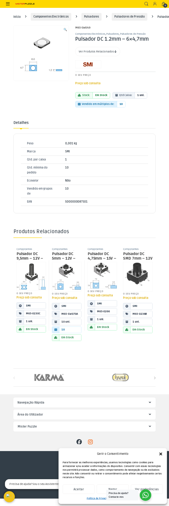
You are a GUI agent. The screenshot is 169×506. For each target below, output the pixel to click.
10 (67, 167)
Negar (112, 489)
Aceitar (79, 489)
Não (67, 180)
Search (146, 4)
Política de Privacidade (99, 498)
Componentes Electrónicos (51, 16)
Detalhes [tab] (21, 123)
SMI (67, 151)
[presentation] (155, 377)
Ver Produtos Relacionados (96, 51)
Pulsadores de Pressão (129, 16)
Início (17, 16)
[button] (161, 454)
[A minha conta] (155, 4)
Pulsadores (91, 16)
